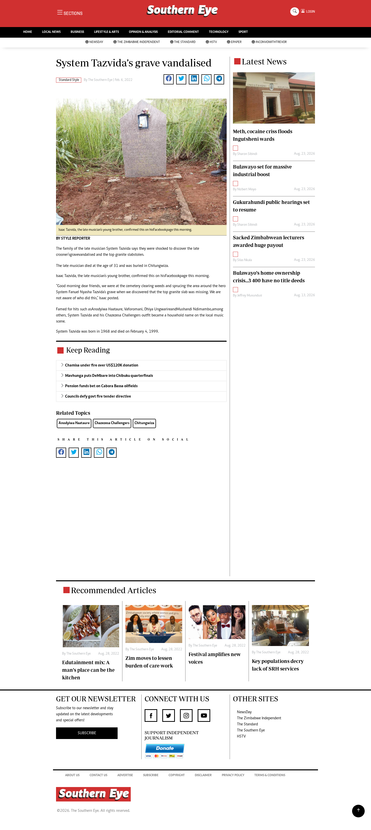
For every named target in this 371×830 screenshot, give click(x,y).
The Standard (185, 42)
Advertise (125, 775)
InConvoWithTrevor (271, 42)
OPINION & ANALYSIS (143, 32)
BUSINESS (77, 32)
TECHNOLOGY (218, 32)
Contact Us (98, 775)
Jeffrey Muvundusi (249, 295)
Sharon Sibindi (247, 154)
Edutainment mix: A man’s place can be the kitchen (88, 669)
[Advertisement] (141, 525)
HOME (27, 32)
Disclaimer (203, 775)
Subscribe (150, 775)
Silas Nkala (244, 260)
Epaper (236, 42)
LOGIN (310, 11)
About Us (72, 775)
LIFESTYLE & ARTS (106, 32)
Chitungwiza (144, 423)
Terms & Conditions (269, 775)
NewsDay (96, 42)
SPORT (243, 32)
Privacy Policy (233, 775)
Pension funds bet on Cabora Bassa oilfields (101, 386)
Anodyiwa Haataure (74, 423)
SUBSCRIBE (87, 733)
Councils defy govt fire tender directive (98, 397)
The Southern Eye (251, 730)
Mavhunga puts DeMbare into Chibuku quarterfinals (109, 376)
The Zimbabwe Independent (138, 42)
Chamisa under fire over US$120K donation (101, 365)
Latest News (264, 61)
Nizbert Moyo (246, 189)
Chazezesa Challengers (112, 423)
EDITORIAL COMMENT (183, 32)
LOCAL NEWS (51, 32)
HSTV (213, 42)
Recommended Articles (113, 590)
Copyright (177, 775)
